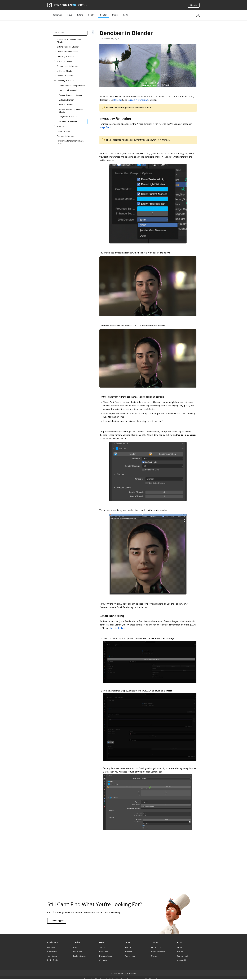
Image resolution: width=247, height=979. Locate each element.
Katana (80, 15)
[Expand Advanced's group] (55, 126)
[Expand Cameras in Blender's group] (55, 76)
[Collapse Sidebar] (93, 442)
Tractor (115, 15)
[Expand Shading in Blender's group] (55, 61)
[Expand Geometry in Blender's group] (55, 56)
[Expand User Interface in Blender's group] (55, 52)
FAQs (125, 15)
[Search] (198, 15)
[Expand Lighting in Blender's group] (55, 71)
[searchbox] (70, 32)
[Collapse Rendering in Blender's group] (55, 81)
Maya (69, 15)
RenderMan (57, 15)
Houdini (91, 15)
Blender (103, 15)
